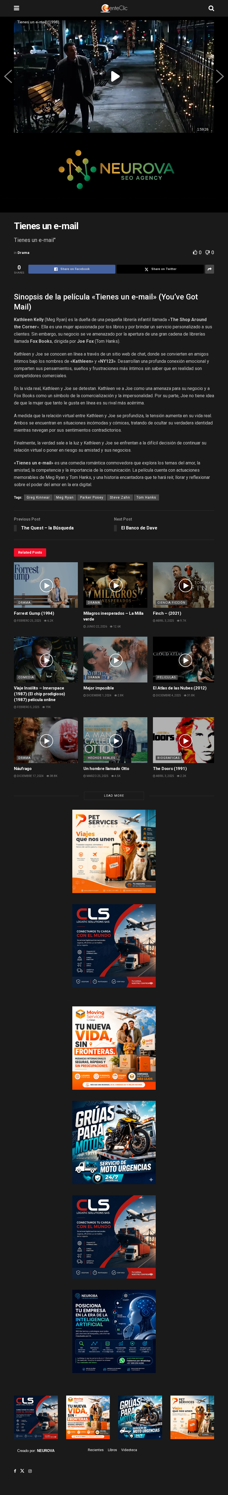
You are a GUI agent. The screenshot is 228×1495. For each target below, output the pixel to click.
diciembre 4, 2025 (168, 695)
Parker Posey (91, 497)
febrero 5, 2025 (27, 707)
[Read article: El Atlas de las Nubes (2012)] (185, 659)
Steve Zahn (120, 497)
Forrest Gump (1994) (34, 613)
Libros (112, 1450)
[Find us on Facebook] (15, 1471)
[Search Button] (211, 8)
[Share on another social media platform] (209, 269)
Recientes (96, 1450)
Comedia (26, 677)
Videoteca (129, 1450)
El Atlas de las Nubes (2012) (180, 688)
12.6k (117, 626)
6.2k (50, 620)
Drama (23, 253)
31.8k (191, 695)
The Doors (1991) (170, 768)
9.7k (183, 620)
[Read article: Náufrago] (46, 740)
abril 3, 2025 (164, 620)
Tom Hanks (146, 497)
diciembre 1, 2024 (98, 695)
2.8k (120, 695)
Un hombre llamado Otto (106, 768)
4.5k (117, 776)
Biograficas (168, 758)
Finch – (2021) (167, 613)
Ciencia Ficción (171, 602)
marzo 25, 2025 (97, 776)
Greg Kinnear (38, 497)
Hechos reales (101, 758)
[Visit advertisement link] (114, 174)
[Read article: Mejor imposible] (115, 659)
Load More (114, 796)
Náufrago (23, 768)
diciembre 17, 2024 (30, 776)
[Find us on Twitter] (22, 1471)
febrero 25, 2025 (28, 620)
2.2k (183, 776)
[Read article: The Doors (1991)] (185, 740)
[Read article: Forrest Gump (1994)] (46, 585)
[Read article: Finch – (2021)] (185, 585)
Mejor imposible (98, 688)
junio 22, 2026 (96, 626)
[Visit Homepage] (114, 8)
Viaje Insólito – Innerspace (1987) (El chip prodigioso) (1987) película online (39, 694)
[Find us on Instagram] (30, 1471)
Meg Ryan (65, 497)
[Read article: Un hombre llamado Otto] (115, 740)
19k (48, 707)
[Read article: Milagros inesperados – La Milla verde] (115, 585)
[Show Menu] (16, 8)
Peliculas (166, 677)
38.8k (53, 776)
